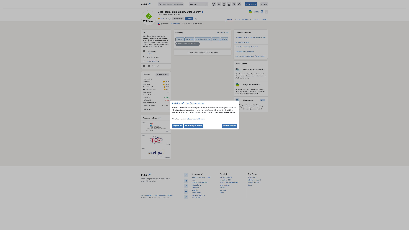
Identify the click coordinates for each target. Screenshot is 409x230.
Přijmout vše (177, 125)
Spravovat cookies (229, 125)
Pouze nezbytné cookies (193, 125)
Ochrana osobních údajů (196, 119)
